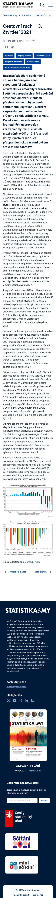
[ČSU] (18, 818)
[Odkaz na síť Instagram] (20, 700)
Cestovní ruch (33, 62)
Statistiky (26, 15)
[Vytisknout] (13, 47)
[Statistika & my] (18, 5)
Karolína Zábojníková (13, 41)
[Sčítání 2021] (21, 841)
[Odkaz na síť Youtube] (14, 700)
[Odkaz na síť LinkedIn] (26, 700)
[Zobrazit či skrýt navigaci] (50, 15)
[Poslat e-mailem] (6, 47)
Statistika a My (10, 15)
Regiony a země (24, 56)
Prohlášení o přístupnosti (28, 890)
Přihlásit (44, 800)
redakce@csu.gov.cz (16, 686)
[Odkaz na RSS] (32, 700)
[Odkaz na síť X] (8, 700)
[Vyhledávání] (42, 5)
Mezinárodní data (43, 56)
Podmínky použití (21, 895)
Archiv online (35, 771)
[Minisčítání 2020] (21, 865)
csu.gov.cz (38, 895)
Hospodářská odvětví (45, 15)
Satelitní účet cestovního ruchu (17, 67)
